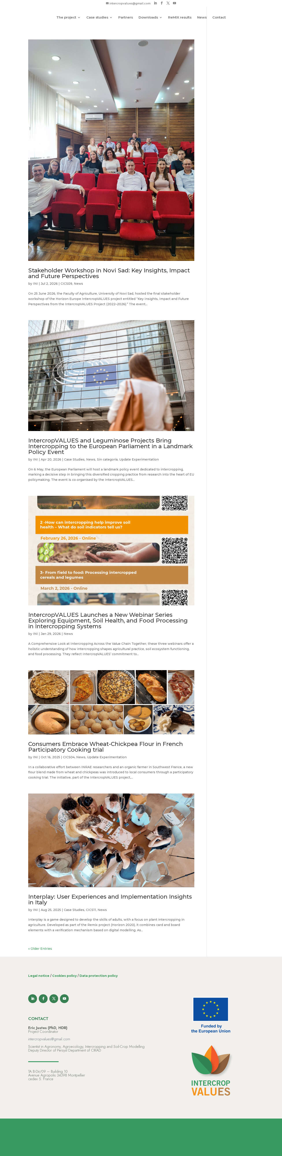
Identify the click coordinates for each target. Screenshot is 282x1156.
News (202, 17)
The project (66, 17)
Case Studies (74, 459)
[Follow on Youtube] (64, 998)
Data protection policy (99, 976)
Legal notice (38, 976)
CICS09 (66, 284)
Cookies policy (64, 976)
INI (35, 284)
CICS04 (69, 757)
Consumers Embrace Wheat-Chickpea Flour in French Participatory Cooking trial (105, 746)
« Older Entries (40, 949)
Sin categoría (107, 459)
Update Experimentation (139, 459)
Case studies (97, 17)
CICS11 (91, 910)
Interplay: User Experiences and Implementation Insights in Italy (110, 899)
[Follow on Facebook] (43, 998)
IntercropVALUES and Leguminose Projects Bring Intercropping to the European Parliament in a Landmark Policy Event (110, 446)
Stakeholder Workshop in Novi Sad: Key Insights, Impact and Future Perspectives (109, 273)
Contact (219, 17)
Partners (125, 17)
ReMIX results (179, 17)
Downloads (148, 17)
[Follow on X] (53, 998)
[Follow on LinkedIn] (32, 998)
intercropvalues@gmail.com (49, 1039)
